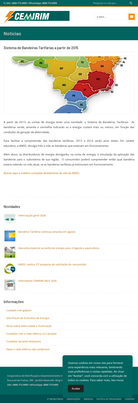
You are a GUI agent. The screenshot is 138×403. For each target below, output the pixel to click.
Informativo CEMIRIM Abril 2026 (37, 280)
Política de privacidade (108, 399)
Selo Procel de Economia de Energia (27, 318)
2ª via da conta (55, 399)
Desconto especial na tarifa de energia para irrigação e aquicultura (58, 248)
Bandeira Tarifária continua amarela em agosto (46, 231)
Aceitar (76, 388)
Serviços (88, 399)
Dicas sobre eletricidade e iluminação (29, 326)
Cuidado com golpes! (18, 310)
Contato (129, 399)
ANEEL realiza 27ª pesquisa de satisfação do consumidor (52, 264)
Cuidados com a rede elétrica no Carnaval (31, 333)
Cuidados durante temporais (23, 341)
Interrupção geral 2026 (32, 215)
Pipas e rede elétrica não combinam (28, 349)
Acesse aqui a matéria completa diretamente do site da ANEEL (42, 173)
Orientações (73, 399)
